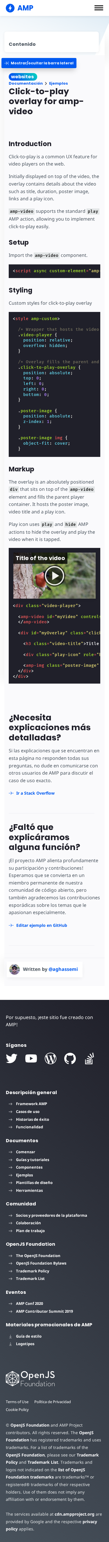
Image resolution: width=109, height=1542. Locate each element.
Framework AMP (31, 1103)
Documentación (26, 83)
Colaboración (28, 1222)
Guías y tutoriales (32, 1159)
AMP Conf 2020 (29, 1303)
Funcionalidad (29, 1126)
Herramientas (29, 1190)
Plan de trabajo (30, 1230)
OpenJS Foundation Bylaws (41, 1263)
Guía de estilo (29, 1336)
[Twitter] (11, 1058)
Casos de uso (28, 1111)
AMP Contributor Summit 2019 (44, 1311)
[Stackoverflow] (89, 1058)
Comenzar (25, 1151)
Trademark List (30, 1278)
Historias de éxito (32, 1119)
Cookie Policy (17, 1409)
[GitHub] (70, 1058)
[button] (98, 7)
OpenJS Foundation (29, 1425)
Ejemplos (58, 83)
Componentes (29, 1167)
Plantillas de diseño (34, 1182)
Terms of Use (17, 1401)
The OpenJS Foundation (38, 1255)
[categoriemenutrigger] (38, 63)
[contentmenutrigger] (51, 42)
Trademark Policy (32, 1271)
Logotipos (25, 1343)
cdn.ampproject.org (74, 1514)
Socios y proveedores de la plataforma (51, 1215)
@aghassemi (63, 969)
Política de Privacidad (52, 1401)
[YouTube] (31, 1058)
